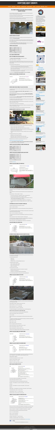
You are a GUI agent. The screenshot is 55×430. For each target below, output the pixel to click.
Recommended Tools (29, 0)
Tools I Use (46, 6)
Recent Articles (37, 94)
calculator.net (14, 161)
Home (24, 0)
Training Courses (42, 6)
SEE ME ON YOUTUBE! (40, 70)
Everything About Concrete (27, 3)
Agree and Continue (35, 429)
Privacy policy (31, 429)
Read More (44, 143)
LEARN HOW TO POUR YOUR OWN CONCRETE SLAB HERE (16, 140)
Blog (25, 0)
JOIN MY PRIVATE (40, 67)
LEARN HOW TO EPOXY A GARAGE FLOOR (40, 84)
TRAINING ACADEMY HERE (40, 69)
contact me (39, 24)
